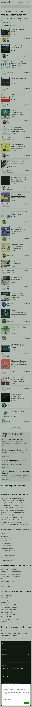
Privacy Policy (8, 699)
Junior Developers (6, 545)
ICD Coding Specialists (7, 555)
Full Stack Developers (7, 557)
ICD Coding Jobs (6, 600)
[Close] (29, 686)
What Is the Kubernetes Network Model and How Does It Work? (16, 638)
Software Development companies (10, 574)
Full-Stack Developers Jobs (9, 604)
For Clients (5, 643)
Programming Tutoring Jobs (9, 607)
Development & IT (9, 11)
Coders (3, 533)
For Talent (5, 649)
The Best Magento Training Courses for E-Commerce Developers (16, 633)
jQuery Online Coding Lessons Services (12, 503)
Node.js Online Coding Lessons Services (12, 498)
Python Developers (6, 560)
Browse (21, 2)
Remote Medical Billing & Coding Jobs (12, 619)
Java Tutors (4, 536)
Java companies (5, 586)
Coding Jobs (4, 597)
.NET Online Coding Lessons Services (12, 505)
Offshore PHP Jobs (6, 621)
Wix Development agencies (9, 583)
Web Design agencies (7, 581)
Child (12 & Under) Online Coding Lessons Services (16, 524)
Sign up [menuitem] (27, 2)
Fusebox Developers (7, 548)
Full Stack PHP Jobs (7, 617)
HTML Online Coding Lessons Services (12, 519)
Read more (5, 446)
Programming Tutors (7, 543)
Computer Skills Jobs (7, 612)
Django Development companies (10, 579)
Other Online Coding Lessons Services (12, 510)
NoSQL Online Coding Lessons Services (12, 500)
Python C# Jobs (5, 602)
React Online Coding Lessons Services (12, 515)
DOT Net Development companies (10, 576)
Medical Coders (5, 541)
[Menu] (2, 2)
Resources (5, 654)
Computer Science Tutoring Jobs (10, 614)
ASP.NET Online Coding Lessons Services (13, 512)
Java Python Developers (8, 550)
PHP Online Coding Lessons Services (12, 517)
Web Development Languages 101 (11, 635)
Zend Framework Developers (9, 553)
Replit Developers (6, 538)
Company (4, 659)
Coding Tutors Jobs (6, 595)
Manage (26, 702)
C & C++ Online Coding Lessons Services (13, 507)
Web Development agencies (9, 569)
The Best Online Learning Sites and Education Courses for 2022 (16, 630)
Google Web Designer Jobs (9, 609)
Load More (16, 427)
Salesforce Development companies (11, 571)
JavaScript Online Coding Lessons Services (13, 522)
